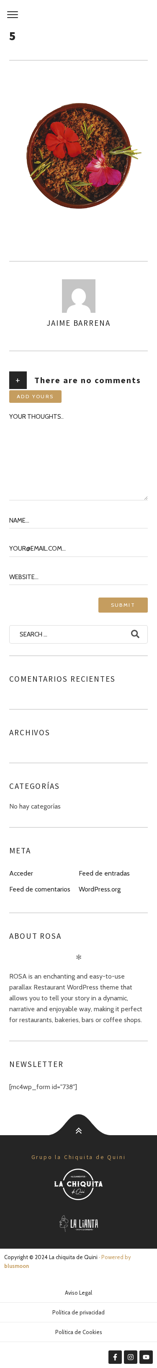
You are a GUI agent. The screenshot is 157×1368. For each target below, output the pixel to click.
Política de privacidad (78, 1312)
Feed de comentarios (39, 889)
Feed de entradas (104, 873)
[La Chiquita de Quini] (78, 15)
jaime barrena (78, 323)
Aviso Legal (78, 1292)
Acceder (21, 873)
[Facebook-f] (115, 1357)
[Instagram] (130, 1357)
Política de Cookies (78, 1332)
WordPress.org (100, 889)
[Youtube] (146, 1357)
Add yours (35, 396)
